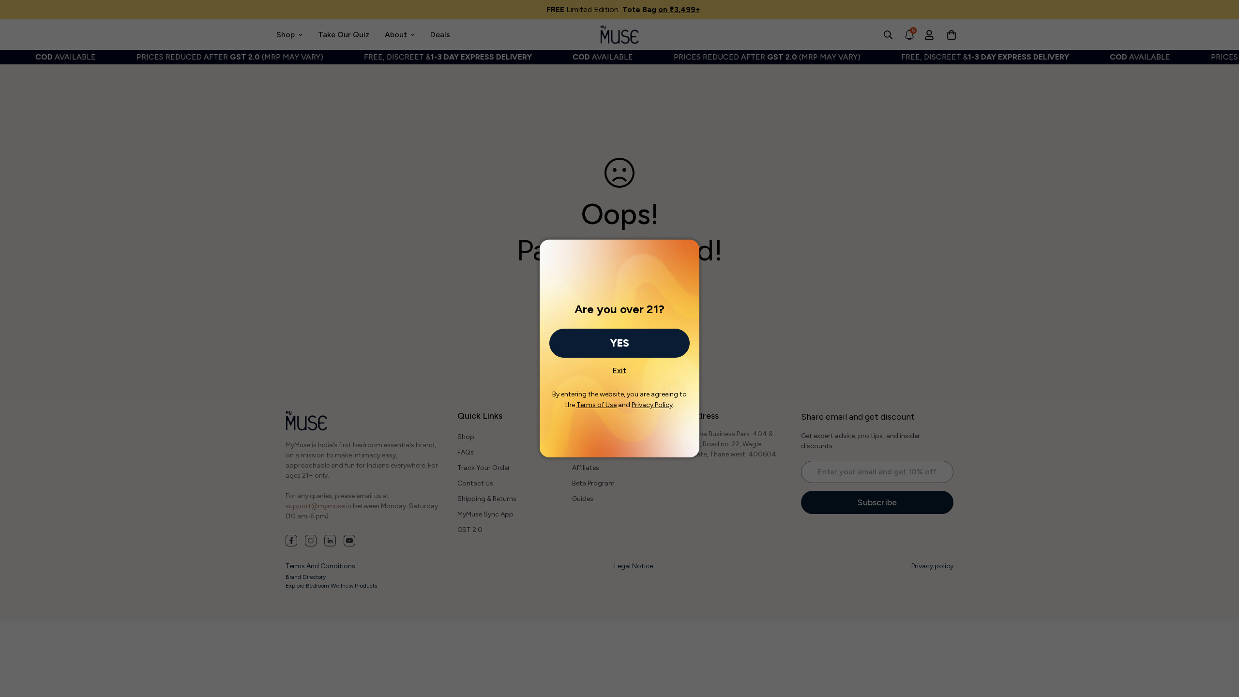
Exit (619, 368)
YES (619, 342)
